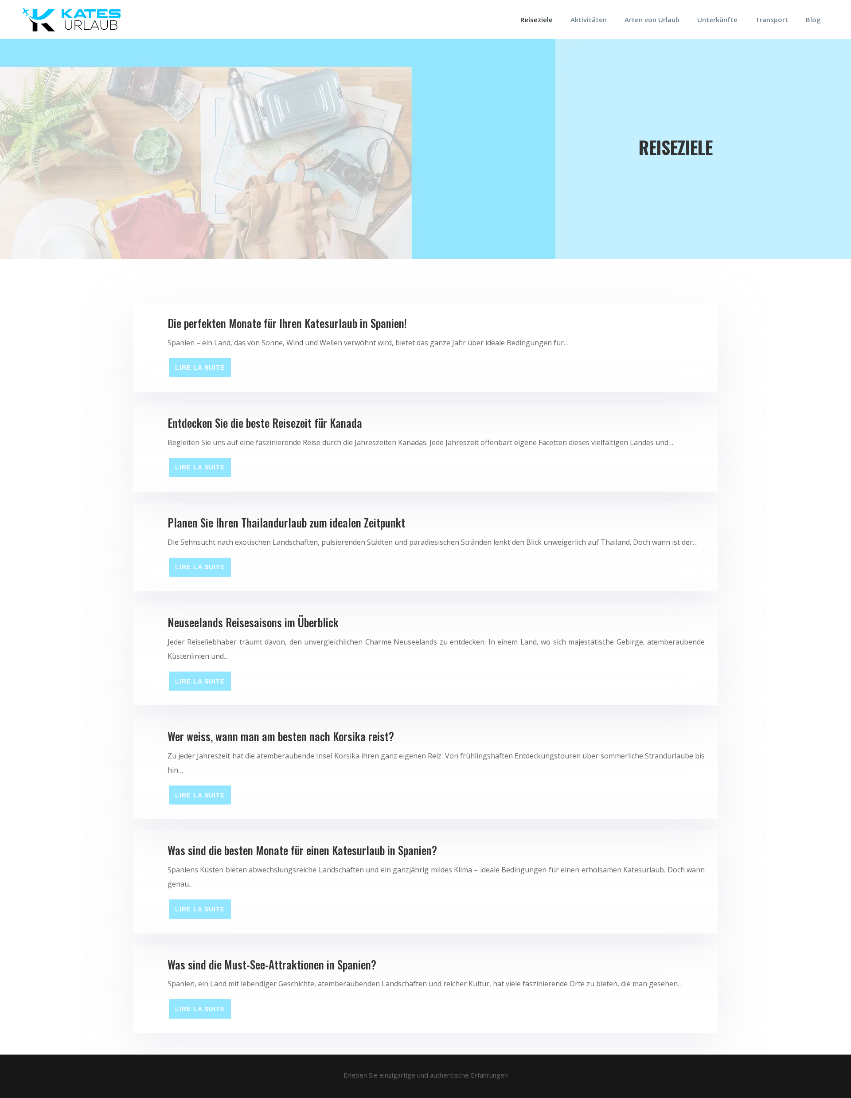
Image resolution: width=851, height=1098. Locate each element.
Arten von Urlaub (652, 19)
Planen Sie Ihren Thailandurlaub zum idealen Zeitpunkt (286, 522)
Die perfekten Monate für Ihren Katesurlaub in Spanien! (287, 323)
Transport (771, 19)
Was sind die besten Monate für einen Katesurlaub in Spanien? (302, 850)
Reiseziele (536, 19)
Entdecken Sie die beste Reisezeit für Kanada (265, 422)
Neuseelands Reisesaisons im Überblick (253, 622)
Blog (813, 19)
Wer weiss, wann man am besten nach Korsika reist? (281, 736)
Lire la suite (200, 367)
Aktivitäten (588, 19)
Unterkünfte (717, 19)
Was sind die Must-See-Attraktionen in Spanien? (272, 964)
